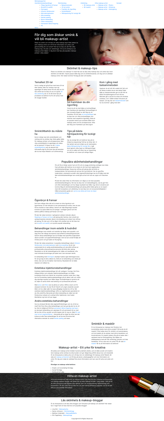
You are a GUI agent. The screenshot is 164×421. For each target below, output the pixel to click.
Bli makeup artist (89, 5)
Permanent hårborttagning (49, 23)
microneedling (63, 245)
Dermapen (44, 9)
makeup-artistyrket (62, 357)
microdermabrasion (49, 245)
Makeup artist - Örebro (105, 5)
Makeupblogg (67, 415)
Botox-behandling (47, 19)
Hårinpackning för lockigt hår (71, 13)
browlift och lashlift (43, 223)
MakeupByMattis (71, 413)
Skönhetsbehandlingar (45, 3)
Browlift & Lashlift (47, 7)
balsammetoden (120, 100)
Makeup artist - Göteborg (106, 7)
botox (40, 285)
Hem (36, 3)
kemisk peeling (59, 318)
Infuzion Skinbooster (47, 11)
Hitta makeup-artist (101, 3)
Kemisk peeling (46, 17)
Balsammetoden (67, 5)
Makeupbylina (63, 409)
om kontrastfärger (87, 114)
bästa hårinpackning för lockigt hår (78, 146)
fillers (46, 285)
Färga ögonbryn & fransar (49, 5)
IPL (42, 25)
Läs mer (38, 59)
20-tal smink (66, 7)
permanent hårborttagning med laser (66, 308)
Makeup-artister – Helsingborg (114, 394)
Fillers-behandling (47, 21)
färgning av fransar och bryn (44, 217)
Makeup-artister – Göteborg (82, 394)
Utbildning (84, 3)
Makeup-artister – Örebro (49, 394)
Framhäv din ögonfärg (69, 9)
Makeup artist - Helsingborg (107, 9)
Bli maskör (87, 7)
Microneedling (45, 15)
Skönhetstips (62, 3)
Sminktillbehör (66, 11)
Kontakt (119, 3)
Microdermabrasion (47, 13)
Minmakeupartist (40, 1)
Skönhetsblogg (69, 411)
